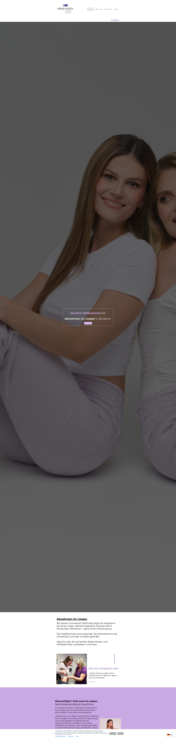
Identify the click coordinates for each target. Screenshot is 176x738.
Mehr (77, 736)
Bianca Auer (92, 681)
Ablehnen (120, 733)
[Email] (116, 20)
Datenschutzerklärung (60, 736)
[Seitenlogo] (65, 9)
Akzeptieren (113, 733)
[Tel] (118, 20)
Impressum (71, 736)
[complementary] (170, 735)
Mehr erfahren (88, 323)
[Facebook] (112, 20)
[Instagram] (114, 20)
